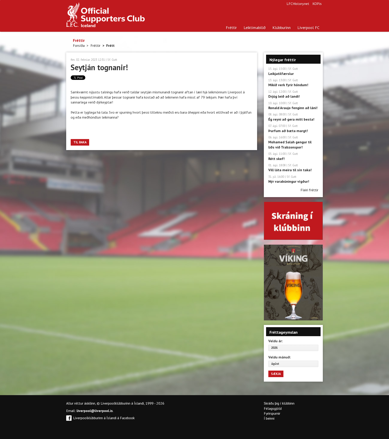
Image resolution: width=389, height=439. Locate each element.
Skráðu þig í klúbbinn (279, 403)
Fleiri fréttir (309, 190)
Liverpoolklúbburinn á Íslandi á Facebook (104, 418)
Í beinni (269, 418)
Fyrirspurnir (272, 413)
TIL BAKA (79, 142)
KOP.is (317, 3)
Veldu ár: (275, 341)
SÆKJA (276, 374)
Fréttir (231, 27)
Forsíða (79, 45)
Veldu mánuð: (279, 357)
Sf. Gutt (112, 60)
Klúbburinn (281, 27)
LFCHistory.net (298, 3)
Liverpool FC (308, 27)
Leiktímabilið (255, 27)
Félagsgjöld (273, 408)
